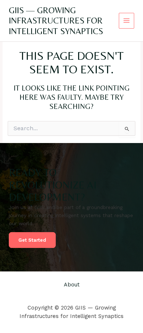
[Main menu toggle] (127, 21)
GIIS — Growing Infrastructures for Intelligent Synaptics (56, 20)
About (72, 284)
